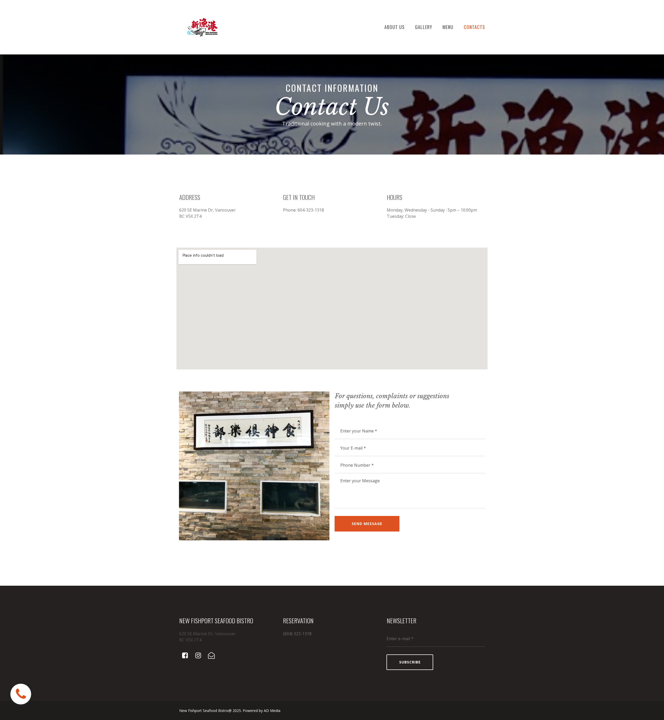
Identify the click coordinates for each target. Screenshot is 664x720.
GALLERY (423, 27)
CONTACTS (474, 27)
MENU (447, 27)
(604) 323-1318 (297, 634)
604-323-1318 (311, 210)
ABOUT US (394, 27)
